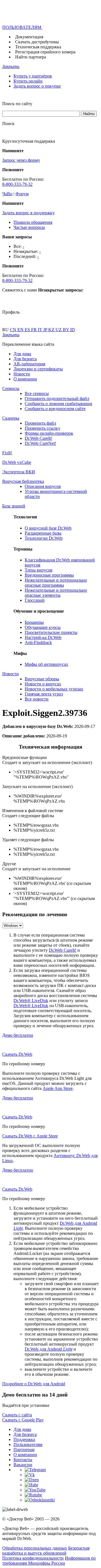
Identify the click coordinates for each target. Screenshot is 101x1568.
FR (34, 329)
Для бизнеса (25, 358)
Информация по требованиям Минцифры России (49, 1560)
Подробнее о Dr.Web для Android (33, 1383)
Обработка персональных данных (34, 1548)
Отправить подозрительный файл (57, 398)
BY (66, 329)
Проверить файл (40, 423)
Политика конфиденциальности (33, 1558)
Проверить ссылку (42, 428)
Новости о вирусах (43, 683)
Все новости (37, 699)
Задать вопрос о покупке (37, 86)
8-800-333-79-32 (17, 184)
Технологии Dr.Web (44, 538)
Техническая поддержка (38, 46)
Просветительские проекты (51, 632)
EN (21, 329)
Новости (21, 374)
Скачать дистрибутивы (37, 41)
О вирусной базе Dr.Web (48, 528)
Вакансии (22, 1464)
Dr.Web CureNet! (40, 443)
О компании (25, 379)
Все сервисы (37, 393)
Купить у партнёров (32, 76)
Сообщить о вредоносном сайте (55, 408)
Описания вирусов (43, 486)
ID (72, 329)
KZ (52, 329)
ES (28, 329)
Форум (22, 193)
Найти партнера (30, 57)
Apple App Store (58, 1088)
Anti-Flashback (38, 642)
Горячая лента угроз (44, 694)
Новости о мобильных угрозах (54, 689)
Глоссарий (35, 600)
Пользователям (27, 1444)
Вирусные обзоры (42, 678)
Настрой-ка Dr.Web (43, 637)
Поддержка (24, 1439)
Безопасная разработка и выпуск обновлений (45, 1550)
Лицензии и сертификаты (38, 368)
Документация (29, 36)
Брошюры (34, 622)
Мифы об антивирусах (46, 664)
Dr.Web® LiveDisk (30, 1000)
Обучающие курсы (43, 627)
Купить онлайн (28, 81)
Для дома (22, 353)
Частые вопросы (29, 227)
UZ (59, 329)
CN (13, 329)
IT (40, 329)
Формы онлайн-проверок (49, 433)
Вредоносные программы (49, 575)
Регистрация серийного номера (45, 52)
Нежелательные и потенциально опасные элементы (56, 593)
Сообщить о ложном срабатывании (58, 403)
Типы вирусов (38, 570)
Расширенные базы (43, 533)
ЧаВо (7, 193)
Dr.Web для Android (48, 1349)
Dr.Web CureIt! (38, 438)
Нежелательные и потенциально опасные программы (56, 582)
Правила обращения (32, 222)
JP (45, 329)
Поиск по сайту (17, 103)
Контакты (22, 1459)
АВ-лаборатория (29, 363)
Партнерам (24, 1449)
